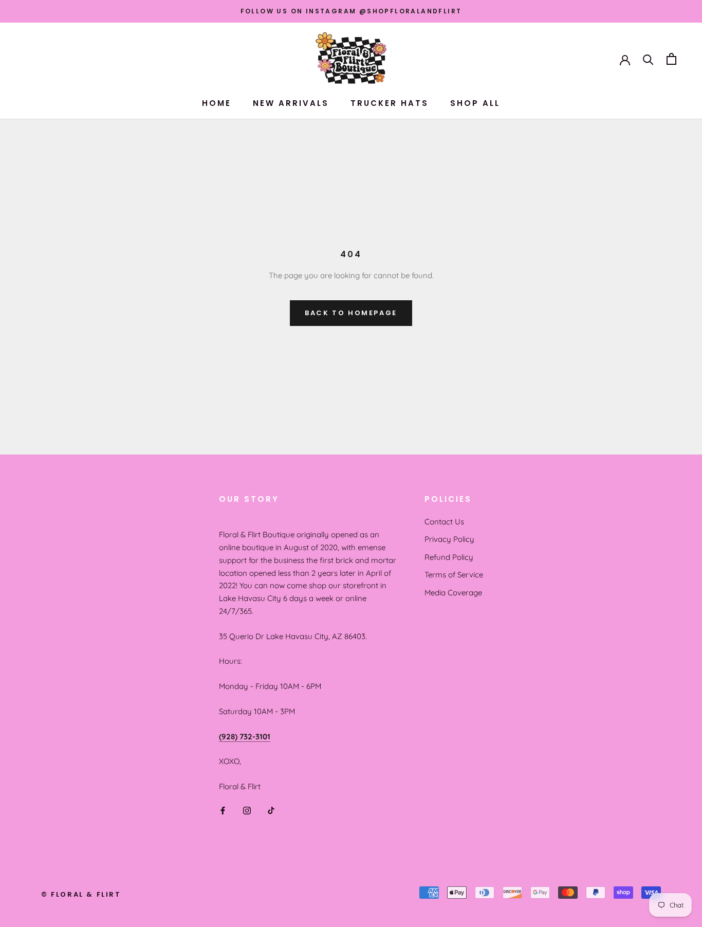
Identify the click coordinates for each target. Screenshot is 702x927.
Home (216, 103)
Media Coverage (453, 592)
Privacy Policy (449, 539)
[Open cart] (671, 59)
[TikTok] (271, 810)
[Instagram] (247, 810)
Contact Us (444, 521)
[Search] (648, 58)
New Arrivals (291, 103)
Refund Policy (448, 557)
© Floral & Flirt (81, 894)
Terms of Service (453, 574)
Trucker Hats (389, 103)
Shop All (475, 103)
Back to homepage (351, 313)
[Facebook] (223, 810)
